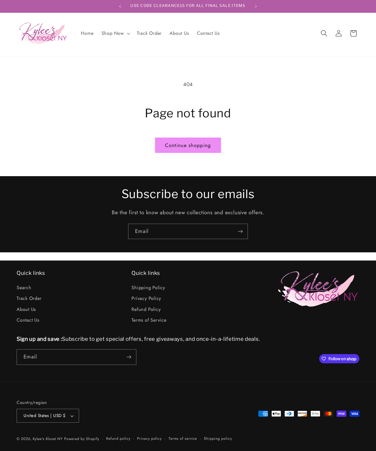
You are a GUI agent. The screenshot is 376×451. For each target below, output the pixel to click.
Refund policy (118, 438)
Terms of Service (148, 320)
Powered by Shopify (81, 438)
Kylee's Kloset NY (47, 438)
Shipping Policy (148, 287)
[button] (115, 33)
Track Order (29, 298)
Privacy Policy (146, 298)
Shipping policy (218, 438)
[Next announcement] (256, 6)
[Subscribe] (240, 231)
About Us (26, 309)
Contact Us (28, 320)
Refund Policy (146, 309)
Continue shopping (188, 145)
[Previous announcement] (120, 6)
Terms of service (183, 438)
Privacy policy (149, 438)
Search (24, 287)
